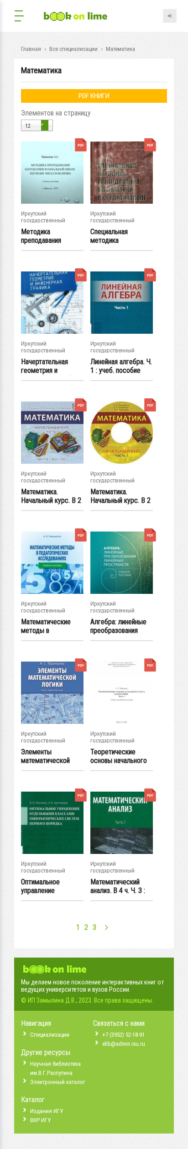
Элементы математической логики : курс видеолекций (45, 757)
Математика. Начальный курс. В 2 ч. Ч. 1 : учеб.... (120, 496)
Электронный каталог (57, 1082)
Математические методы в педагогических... (46, 626)
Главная (31, 48)
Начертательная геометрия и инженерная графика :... (51, 366)
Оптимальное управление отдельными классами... (40, 887)
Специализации (49, 1034)
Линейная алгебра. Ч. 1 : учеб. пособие (121, 366)
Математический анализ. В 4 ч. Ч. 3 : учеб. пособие (117, 887)
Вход (170, 16)
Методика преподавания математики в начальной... (41, 236)
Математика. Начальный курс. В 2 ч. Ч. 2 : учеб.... (51, 496)
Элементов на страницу (56, 113)
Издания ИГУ (46, 1111)
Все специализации (73, 48)
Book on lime (76, 17)
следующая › (106, 927)
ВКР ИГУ (40, 1120)
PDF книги (94, 96)
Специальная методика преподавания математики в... (112, 236)
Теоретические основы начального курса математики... (119, 757)
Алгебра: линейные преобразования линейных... (118, 626)
